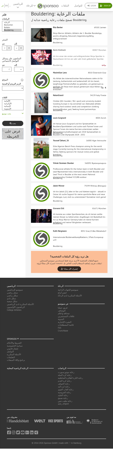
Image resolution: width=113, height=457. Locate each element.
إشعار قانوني (12, 348)
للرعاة (29, 5)
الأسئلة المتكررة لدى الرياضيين (20, 304)
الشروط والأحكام (14, 343)
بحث (14, 123)
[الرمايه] (13, 22)
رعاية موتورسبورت (66, 372)
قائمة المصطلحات (66, 325)
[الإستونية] (13, 108)
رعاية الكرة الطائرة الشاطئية (70, 378)
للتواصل (78, 5)
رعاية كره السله (65, 375)
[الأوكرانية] (13, 103)
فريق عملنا (62, 307)
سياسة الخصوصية (15, 345)
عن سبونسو (63, 303)
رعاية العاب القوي (65, 389)
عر (3, 5)
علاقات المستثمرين (66, 316)
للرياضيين (18, 3)
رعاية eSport (63, 403)
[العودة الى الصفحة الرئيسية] (48, 6)
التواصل (10, 351)
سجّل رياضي (12, 295)
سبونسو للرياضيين (15, 289)
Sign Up (107, 5)
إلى (15, 43)
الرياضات (5, 19)
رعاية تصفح (63, 398)
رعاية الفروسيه (64, 392)
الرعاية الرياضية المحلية (17, 368)
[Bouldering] (13, 30)
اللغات (4, 97)
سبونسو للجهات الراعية (68, 289)
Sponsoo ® (13, 338)
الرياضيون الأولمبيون (16, 307)
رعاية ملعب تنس (65, 401)
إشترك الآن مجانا (70, 269)
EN (6, 5)
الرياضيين (11, 286)
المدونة (61, 319)
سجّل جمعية (12, 301)
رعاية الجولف (64, 383)
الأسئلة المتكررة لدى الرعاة (70, 295)
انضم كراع (62, 292)
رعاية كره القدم (64, 381)
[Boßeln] (13, 27)
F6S (59, 327)
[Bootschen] (13, 25)
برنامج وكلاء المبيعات (16, 360)
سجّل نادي (11, 298)
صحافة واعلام (64, 313)
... (10, 5)
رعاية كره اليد (64, 386)
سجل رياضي (12, 292)
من (3, 43)
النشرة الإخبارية (64, 322)
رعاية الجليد (63, 395)
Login (93, 5)
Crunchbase (63, 330)
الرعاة (61, 286)
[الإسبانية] (13, 106)
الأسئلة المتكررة (14, 354)
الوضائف (61, 310)
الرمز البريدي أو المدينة (11, 84)
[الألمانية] (13, 101)
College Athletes (14, 310)
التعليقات (11, 357)
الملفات (65, 5)
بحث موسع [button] (6, 113)
